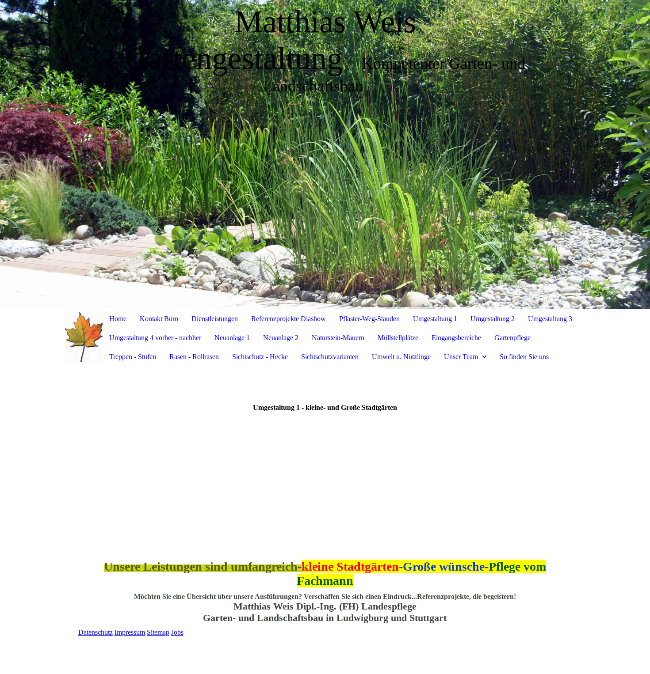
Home (117, 318)
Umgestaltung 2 (492, 318)
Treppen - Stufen (132, 356)
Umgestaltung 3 (550, 318)
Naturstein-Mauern (338, 337)
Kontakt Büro (159, 318)
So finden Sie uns (524, 356)
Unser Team (461, 356)
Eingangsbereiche (456, 337)
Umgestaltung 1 (435, 318)
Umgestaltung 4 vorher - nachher (155, 337)
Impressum (130, 632)
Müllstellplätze (398, 337)
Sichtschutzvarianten (330, 356)
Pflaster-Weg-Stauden (369, 318)
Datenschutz (95, 632)
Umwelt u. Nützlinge (401, 356)
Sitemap (158, 632)
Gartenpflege (512, 337)
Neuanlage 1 (232, 337)
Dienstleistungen (214, 318)
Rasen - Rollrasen (194, 356)
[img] (325, 154)
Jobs (177, 632)
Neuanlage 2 (280, 337)
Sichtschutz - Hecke (260, 356)
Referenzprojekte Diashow (288, 318)
